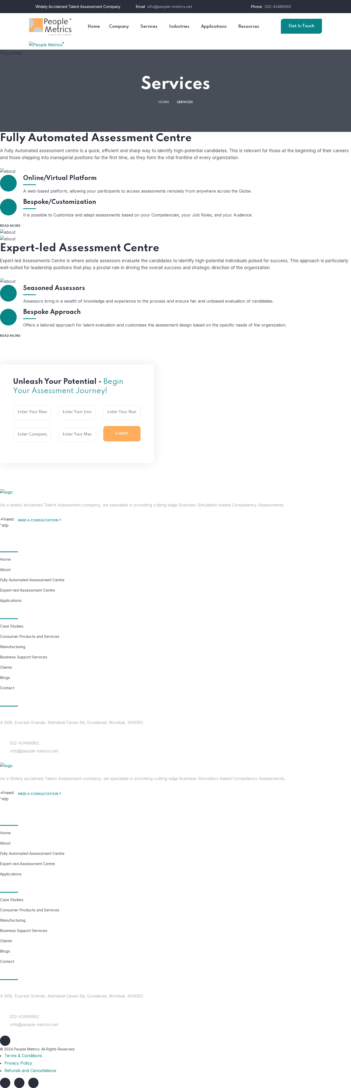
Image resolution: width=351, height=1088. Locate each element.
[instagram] (5, 1041)
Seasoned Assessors (54, 288)
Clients (6, 667)
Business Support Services (23, 657)
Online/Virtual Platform (60, 178)
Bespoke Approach (52, 312)
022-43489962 (278, 6)
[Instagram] (19, 1083)
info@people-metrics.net (169, 6)
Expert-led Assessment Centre (27, 590)
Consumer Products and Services (29, 636)
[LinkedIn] (5, 1083)
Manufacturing (12, 646)
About (5, 569)
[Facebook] (33, 1083)
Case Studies (11, 626)
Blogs (5, 677)
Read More (10, 226)
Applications (11, 600)
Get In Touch (301, 26)
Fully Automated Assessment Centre (32, 579)
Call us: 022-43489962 (44, 527)
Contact (7, 687)
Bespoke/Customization (59, 202)
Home (163, 102)
